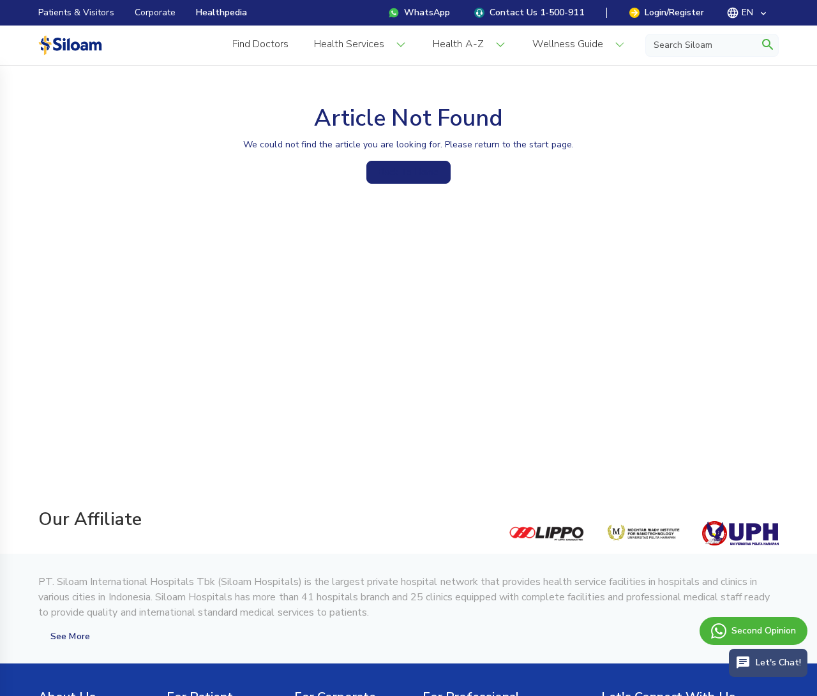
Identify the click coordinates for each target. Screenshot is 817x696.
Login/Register (674, 12)
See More (69, 636)
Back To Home (408, 172)
